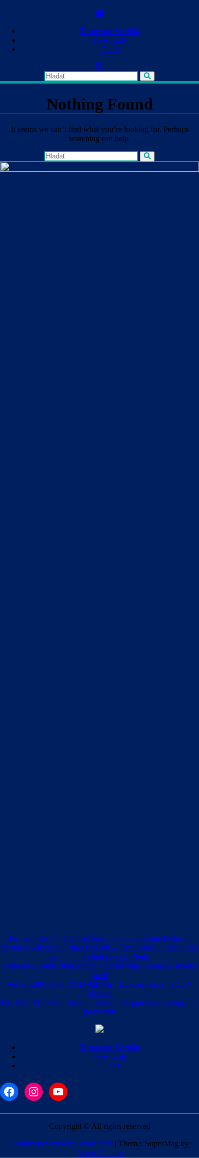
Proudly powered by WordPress (61, 1143)
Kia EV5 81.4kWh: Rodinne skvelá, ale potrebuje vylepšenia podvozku (99, 1007)
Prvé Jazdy (110, 40)
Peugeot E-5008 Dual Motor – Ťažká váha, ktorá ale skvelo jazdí (99, 970)
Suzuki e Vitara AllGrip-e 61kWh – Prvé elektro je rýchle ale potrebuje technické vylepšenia (99, 952)
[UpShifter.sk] (99, 13)
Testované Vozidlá (109, 30)
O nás (110, 49)
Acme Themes (99, 1152)
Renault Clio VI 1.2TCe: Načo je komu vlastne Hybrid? (99, 938)
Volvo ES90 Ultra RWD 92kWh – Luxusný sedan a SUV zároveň (100, 989)
